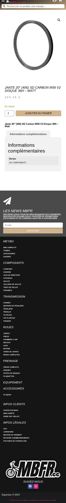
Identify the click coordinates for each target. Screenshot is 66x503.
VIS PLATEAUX (9, 318)
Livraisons (8, 432)
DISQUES (7, 370)
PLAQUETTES (8, 376)
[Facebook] (30, 486)
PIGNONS (7, 321)
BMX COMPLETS (9, 247)
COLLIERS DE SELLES (12, 284)
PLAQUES (7, 395)
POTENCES (7, 278)
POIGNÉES (7, 290)
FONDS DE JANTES (11, 352)
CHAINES (7, 303)
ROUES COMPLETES (11, 355)
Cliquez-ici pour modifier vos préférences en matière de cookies (33, 500)
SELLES (6, 281)
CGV (5, 429)
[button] (59, 20)
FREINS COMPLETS (11, 367)
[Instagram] (35, 486)
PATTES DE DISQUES (11, 373)
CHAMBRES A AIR (10, 339)
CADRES (6, 250)
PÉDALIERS (8, 309)
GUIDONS (7, 272)
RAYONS (6, 349)
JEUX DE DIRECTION (11, 275)
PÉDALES (7, 312)
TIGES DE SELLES (10, 287)
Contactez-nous (10, 410)
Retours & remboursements (16, 438)
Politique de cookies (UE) (15, 441)
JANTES (6, 333)
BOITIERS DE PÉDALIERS (13, 306)
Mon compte (8, 413)
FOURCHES (7, 269)
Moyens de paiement (12, 435)
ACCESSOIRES (9, 253)
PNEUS (6, 336)
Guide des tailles (11, 416)
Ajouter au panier (38, 113)
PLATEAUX (7, 315)
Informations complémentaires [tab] (28, 134)
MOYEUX (6, 342)
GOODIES (7, 257)
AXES (5, 345)
